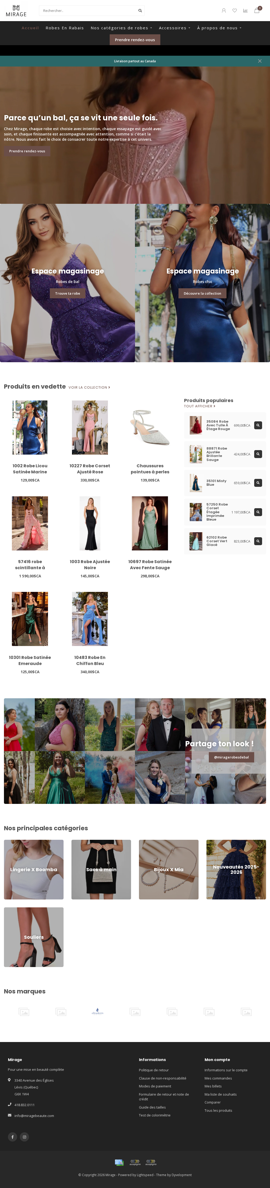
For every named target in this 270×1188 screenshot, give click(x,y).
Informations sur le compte (226, 1070)
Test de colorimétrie (155, 1115)
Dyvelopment (182, 1175)
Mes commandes (218, 1078)
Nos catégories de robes (119, 27)
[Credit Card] (119, 1163)
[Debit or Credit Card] (135, 1163)
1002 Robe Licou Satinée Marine (30, 469)
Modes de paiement (155, 1086)
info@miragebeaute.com (34, 1115)
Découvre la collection (202, 293)
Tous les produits (218, 1110)
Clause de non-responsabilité (162, 1078)
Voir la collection (88, 387)
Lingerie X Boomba (19, 842)
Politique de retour (154, 1070)
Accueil (30, 27)
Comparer (213, 1102)
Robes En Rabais (65, 27)
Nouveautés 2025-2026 (224, 842)
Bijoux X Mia (148, 842)
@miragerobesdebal (231, 757)
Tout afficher (199, 406)
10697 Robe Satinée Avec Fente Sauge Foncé (150, 568)
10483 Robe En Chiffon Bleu (89, 660)
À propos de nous (217, 27)
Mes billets (213, 1086)
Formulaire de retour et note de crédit (164, 1097)
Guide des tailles (152, 1107)
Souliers (10, 909)
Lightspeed (145, 1175)
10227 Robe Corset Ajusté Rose (90, 469)
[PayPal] (150, 1163)
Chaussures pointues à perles (150, 469)
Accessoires (173, 27)
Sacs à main (81, 842)
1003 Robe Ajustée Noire (90, 565)
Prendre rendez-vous (135, 39)
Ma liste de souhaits (221, 1094)
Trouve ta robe (67, 293)
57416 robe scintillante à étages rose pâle (30, 568)
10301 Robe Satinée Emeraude (30, 660)
